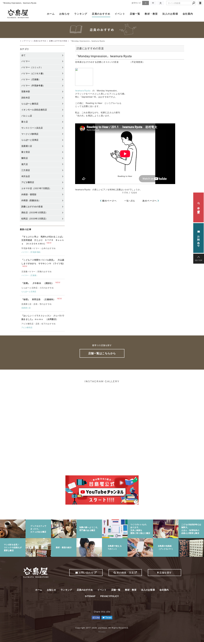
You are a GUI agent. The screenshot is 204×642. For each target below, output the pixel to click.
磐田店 (24, 158)
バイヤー (25, 61)
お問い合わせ (198, 239)
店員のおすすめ (101, 13)
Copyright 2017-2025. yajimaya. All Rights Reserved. (102, 628)
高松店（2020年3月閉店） (34, 212)
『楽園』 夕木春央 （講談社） (37, 283)
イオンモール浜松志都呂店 (34, 109)
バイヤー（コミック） (32, 67)
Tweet (108, 617)
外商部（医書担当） (31, 200)
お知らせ (64, 13)
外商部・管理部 (28, 194)
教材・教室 (151, 13)
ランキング (80, 13)
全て (23, 55)
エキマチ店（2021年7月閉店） (36, 188)
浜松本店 (25, 97)
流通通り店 (26, 146)
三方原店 (25, 170)
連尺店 (24, 164)
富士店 (24, 121)
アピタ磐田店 (27, 182)
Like (97, 617)
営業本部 (25, 91)
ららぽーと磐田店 (29, 103)
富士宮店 (25, 152)
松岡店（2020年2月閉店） (34, 218)
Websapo (102, 632)
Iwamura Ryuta (82, 90)
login (200, 3)
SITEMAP (90, 596)
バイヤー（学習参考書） (33, 85)
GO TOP (198, 260)
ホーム (51, 13)
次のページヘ (149, 200)
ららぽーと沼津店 (29, 140)
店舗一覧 (135, 13)
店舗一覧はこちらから (102, 353)
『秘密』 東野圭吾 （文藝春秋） (38, 299)
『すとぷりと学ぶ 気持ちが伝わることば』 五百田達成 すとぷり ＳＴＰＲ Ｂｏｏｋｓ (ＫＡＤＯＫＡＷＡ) (42, 240)
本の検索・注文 (198, 207)
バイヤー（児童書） (31, 79)
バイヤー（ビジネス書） (33, 73)
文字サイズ (136, 3)
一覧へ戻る (129, 200)
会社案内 (188, 13)
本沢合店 (25, 176)
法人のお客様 (170, 13)
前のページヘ (109, 200)
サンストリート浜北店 (32, 128)
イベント (120, 13)
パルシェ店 (26, 115)
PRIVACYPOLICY (109, 596)
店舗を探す (165, 572)
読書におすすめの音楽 (32, 206)
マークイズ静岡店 (29, 134)
